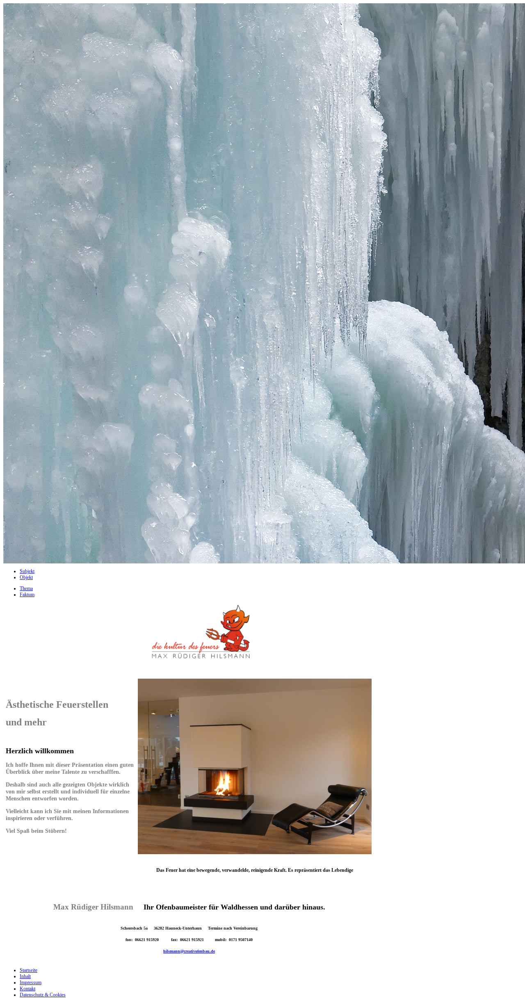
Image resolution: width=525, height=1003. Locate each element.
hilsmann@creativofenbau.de (189, 951)
